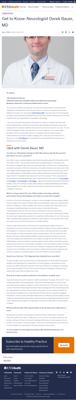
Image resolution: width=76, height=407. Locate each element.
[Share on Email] (72, 32)
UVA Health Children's (44, 380)
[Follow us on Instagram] (64, 372)
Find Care (22, 7)
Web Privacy (39, 394)
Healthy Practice (7, 13)
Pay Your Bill (28, 383)
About (5, 376)
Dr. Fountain (22, 181)
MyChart (52, 1)
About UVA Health (41, 1)
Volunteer (16, 380)
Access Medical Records (31, 380)
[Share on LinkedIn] (66, 32)
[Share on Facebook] (62, 32)
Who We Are (7, 380)
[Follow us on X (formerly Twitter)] (60, 372)
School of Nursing (43, 385)
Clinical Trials (7, 378)
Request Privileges (18, 385)
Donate (70, 1)
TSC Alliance (23, 138)
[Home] (10, 6)
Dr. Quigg (33, 181)
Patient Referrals (18, 383)
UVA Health (42, 378)
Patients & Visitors (62, 7)
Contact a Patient (29, 376)
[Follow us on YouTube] (67, 372)
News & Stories (8, 383)
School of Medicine (43, 383)
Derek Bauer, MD (38, 113)
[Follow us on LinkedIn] (71, 372)
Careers (65, 1)
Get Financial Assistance (31, 385)
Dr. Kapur (12, 181)
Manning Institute (43, 390)
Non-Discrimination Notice (16, 394)
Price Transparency (61, 394)
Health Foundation (43, 388)
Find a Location (48, 7)
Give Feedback (28, 378)
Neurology (7, 360)
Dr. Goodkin (64, 178)
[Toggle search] (72, 7)
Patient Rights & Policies (29, 394)
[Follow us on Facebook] (57, 372)
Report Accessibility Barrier (49, 394)
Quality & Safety (8, 388)
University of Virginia (44, 376)
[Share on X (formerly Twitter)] (69, 32)
